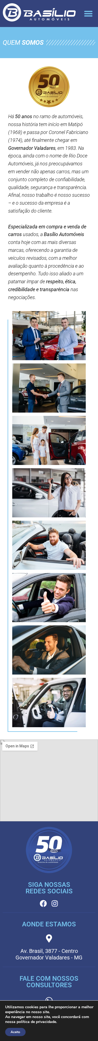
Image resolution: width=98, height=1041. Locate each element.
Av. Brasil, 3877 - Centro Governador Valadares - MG (49, 954)
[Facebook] (43, 903)
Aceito (15, 1032)
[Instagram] (54, 903)
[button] (88, 13)
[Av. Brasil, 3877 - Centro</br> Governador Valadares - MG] (49, 938)
